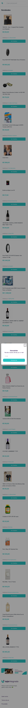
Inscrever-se (14, 360)
